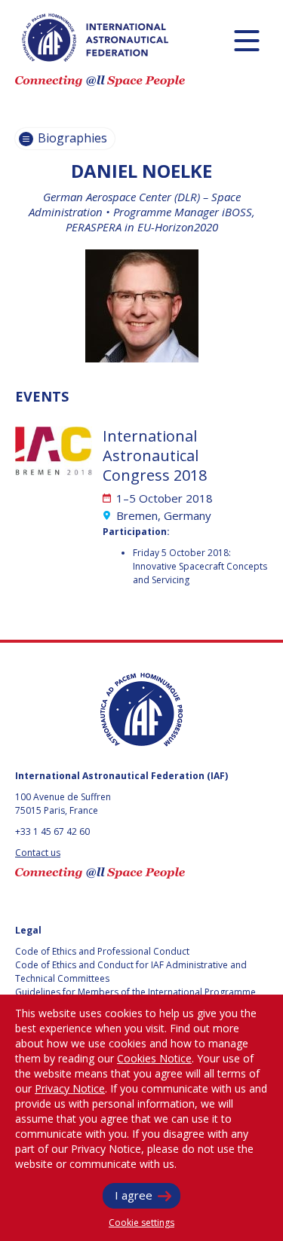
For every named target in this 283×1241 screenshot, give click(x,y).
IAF (95, 37)
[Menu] (246, 40)
